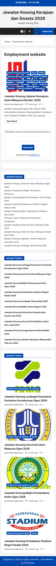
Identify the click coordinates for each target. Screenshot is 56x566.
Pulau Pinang (13, 84)
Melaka (44, 76)
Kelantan (11, 76)
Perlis (42, 80)
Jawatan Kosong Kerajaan (18, 72)
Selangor (11, 88)
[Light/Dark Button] (23, 31)
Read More (13, 122)
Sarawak (43, 84)
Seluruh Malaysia (25, 88)
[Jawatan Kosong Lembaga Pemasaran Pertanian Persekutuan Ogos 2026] (28, 376)
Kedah (41, 72)
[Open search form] (30, 31)
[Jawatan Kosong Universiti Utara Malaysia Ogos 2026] (28, 425)
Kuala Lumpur (24, 76)
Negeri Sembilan (14, 80)
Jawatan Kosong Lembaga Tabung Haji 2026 (26, 301)
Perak (35, 80)
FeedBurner (34, 154)
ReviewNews (47, 559)
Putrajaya (25, 84)
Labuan (35, 76)
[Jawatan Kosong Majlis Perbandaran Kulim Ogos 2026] (28, 473)
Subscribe (47, 31)
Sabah (34, 84)
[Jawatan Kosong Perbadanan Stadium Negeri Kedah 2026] (28, 521)
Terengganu (40, 88)
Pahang (27, 80)
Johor (34, 72)
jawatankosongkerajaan (13, 104)
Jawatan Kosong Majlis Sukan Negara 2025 (25, 306)
